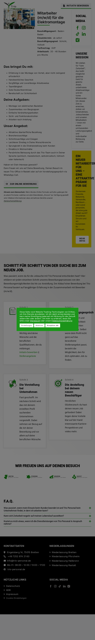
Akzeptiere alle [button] (53, 325)
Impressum (35, 321)
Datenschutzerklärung (62, 321)
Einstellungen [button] (26, 325)
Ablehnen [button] (39, 325)
